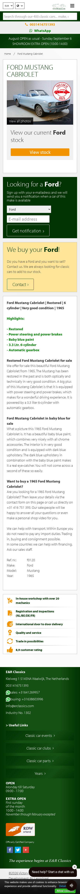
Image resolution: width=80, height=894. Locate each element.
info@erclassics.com (20, 706)
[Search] (74, 16)
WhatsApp (42, 30)
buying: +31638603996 (26, 699)
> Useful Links (17, 725)
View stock (40, 152)
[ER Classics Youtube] (26, 850)
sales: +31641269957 (25, 692)
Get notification (26, 231)
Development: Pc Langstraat (29, 878)
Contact (19, 284)
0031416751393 (42, 24)
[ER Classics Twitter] (18, 850)
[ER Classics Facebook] (10, 850)
